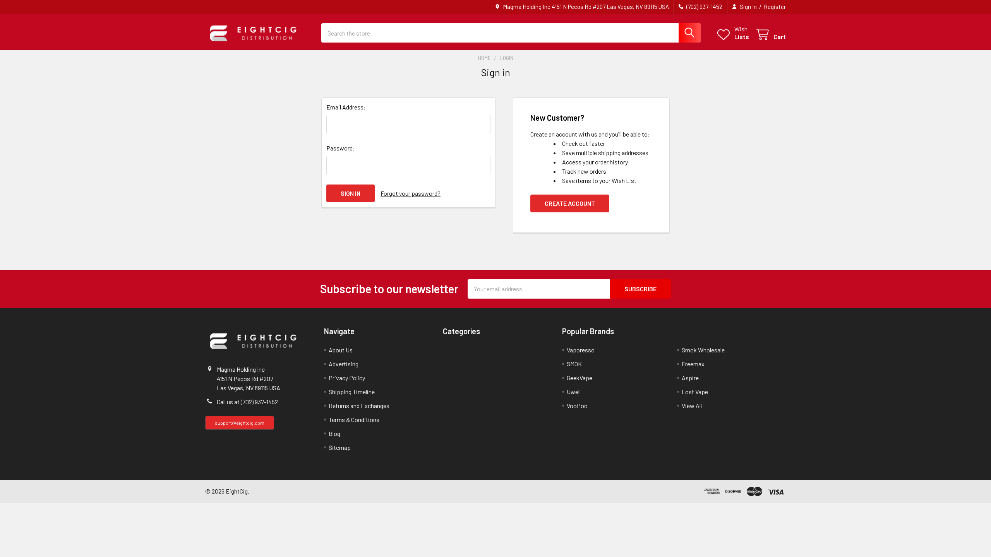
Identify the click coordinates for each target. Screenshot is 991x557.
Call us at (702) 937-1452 (247, 401)
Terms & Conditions (354, 419)
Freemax (693, 363)
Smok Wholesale (703, 350)
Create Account (570, 203)
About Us (341, 350)
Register (775, 6)
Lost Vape (695, 391)
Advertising (343, 363)
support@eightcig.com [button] (239, 422)
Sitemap (340, 447)
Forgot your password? (411, 193)
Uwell (574, 391)
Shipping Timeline (352, 391)
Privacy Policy (347, 377)
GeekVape (579, 377)
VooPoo (577, 405)
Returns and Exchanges (359, 405)
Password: (340, 148)
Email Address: (346, 107)
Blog (334, 433)
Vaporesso (581, 350)
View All (692, 405)
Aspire (690, 377)
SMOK (574, 363)
